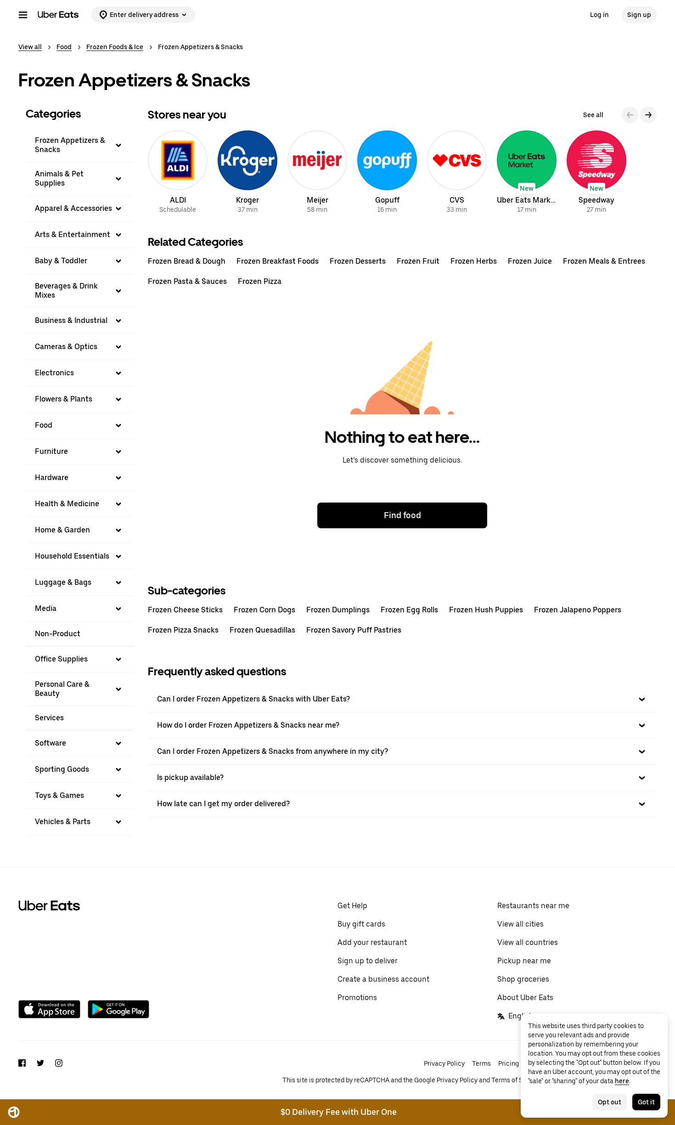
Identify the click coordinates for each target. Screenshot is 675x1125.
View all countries (527, 942)
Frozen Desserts (358, 261)
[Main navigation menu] (23, 15)
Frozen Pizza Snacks (183, 630)
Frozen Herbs (473, 261)
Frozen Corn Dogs (264, 609)
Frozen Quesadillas (262, 630)
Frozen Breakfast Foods (277, 261)
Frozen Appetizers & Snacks (70, 145)
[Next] (648, 115)
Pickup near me (524, 960)
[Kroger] (247, 173)
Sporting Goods (62, 769)
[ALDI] (177, 173)
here (622, 1081)
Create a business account (383, 979)
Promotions (357, 997)
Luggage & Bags (63, 582)
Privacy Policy (444, 1063)
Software (50, 743)
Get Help (352, 905)
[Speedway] (596, 173)
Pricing (508, 1063)
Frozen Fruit (418, 261)
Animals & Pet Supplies (59, 178)
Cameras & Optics (66, 346)
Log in (599, 14)
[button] (79, 145)
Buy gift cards (361, 924)
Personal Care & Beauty (62, 689)
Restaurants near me (533, 905)
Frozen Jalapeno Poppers (577, 609)
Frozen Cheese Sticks (185, 609)
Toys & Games (59, 795)
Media (45, 608)
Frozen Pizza (259, 281)
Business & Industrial (71, 320)
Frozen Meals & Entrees (604, 261)
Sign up (639, 14)
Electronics (54, 372)
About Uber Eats (525, 997)
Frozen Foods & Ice (114, 47)
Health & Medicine (67, 503)
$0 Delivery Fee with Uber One (339, 1112)
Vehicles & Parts (62, 821)
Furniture (51, 451)
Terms (481, 1063)
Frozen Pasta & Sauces (187, 281)
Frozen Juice (530, 261)
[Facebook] (22, 1072)
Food (64, 47)
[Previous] (630, 115)
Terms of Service (516, 1080)
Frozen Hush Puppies (486, 609)
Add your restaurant (372, 942)
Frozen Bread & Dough (186, 261)
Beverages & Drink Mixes (66, 291)
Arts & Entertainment (72, 234)
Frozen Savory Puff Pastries (353, 630)
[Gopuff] (387, 173)
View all (30, 47)
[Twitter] (40, 1072)
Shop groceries (523, 979)
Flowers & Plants (63, 399)
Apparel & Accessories (73, 208)
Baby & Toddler (61, 260)
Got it (646, 1102)
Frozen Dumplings (338, 609)
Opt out (609, 1102)
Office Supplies (61, 659)
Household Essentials (72, 556)
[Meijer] (317, 173)
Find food (402, 515)
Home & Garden (62, 530)
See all (593, 115)
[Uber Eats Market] (526, 173)
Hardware (51, 477)
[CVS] (457, 173)
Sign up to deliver (368, 960)
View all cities (520, 924)
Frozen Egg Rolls (409, 609)
